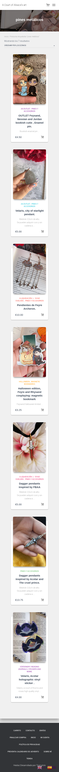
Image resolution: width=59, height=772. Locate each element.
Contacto (30, 731)
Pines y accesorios (34, 301)
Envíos (43, 731)
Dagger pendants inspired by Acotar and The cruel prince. (29, 579)
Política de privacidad (29, 745)
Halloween (24, 382)
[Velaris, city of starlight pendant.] (29, 174)
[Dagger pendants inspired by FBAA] (29, 447)
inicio (33, 738)
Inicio (6, 37)
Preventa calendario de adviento (23, 752)
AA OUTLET (25, 109)
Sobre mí (48, 752)
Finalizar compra (18, 738)
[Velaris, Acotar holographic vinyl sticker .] (29, 637)
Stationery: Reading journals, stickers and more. (29, 669)
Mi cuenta (45, 738)
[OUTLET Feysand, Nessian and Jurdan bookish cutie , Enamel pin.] (29, 79)
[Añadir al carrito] (42, 231)
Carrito (17, 731)
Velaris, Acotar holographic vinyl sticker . (29, 680)
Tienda (29, 759)
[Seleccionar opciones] (42, 137)
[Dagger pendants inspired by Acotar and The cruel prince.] (29, 542)
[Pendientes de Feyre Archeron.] (29, 269)
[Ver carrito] (48, 5)
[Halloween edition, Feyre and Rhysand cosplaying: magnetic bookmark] (29, 352)
